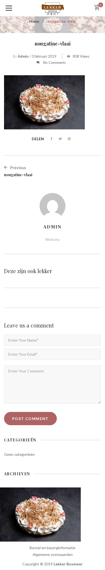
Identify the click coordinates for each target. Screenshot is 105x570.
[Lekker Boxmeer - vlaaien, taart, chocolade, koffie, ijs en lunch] (52, 8)
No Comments (54, 62)
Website (52, 239)
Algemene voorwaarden (53, 554)
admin (23, 56)
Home (34, 21)
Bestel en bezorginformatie (52, 547)
